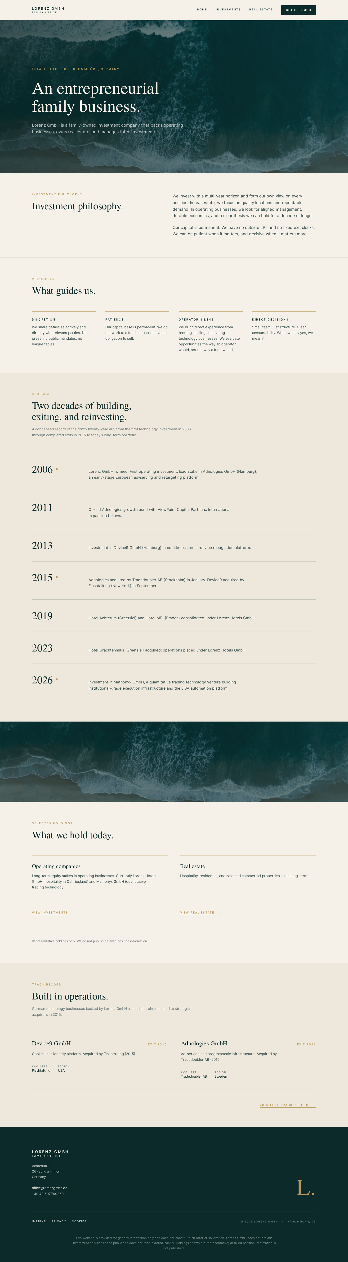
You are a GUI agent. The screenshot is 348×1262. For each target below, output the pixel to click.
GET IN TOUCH (298, 10)
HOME (202, 9)
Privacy (59, 1221)
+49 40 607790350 (48, 1194)
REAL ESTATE (261, 9)
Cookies (79, 1221)
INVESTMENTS (228, 9)
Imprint (39, 1221)
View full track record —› (288, 1105)
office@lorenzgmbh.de (49, 1188)
